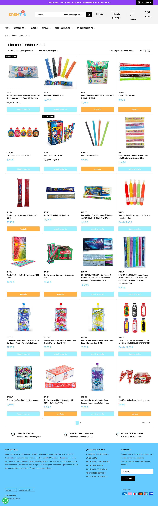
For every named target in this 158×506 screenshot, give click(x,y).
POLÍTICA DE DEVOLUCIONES (98, 462)
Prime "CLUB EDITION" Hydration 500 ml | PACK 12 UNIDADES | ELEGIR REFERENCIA (134, 341)
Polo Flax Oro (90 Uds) (126, 95)
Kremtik (121, 212)
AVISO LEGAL (91, 458)
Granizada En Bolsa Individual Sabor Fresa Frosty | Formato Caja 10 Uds (60, 341)
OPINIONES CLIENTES (85, 28)
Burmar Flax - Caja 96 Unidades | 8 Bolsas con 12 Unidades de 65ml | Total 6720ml (96, 216)
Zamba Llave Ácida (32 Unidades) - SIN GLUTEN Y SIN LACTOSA (58, 401)
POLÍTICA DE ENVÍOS (94, 465)
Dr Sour (10, 397)
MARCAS (45, 28)
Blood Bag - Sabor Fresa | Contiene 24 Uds (134, 400)
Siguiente (143, 423)
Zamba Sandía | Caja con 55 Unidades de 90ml (59, 276)
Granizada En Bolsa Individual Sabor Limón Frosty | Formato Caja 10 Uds (97, 341)
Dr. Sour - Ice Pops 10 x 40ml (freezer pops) (23, 400)
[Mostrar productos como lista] (149, 51)
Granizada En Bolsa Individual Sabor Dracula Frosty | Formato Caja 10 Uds (95, 401)
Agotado (97, 109)
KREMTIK (10, 337)
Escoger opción (135, 229)
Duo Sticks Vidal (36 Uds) (53, 155)
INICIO (7, 28)
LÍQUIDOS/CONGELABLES (20, 36)
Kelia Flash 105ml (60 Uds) (54, 95)
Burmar (10, 152)
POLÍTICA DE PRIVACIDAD (96, 469)
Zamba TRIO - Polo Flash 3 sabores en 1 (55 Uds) (23, 276)
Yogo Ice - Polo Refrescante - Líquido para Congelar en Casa (134, 216)
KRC (119, 397)
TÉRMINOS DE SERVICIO (96, 473)
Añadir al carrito (23, 109)
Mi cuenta (133, 17)
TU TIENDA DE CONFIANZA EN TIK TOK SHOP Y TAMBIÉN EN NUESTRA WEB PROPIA (79, 2)
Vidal (46, 152)
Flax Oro (121, 92)
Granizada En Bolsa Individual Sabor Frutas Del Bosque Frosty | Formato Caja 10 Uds (23, 341)
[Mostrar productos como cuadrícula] (145, 51)
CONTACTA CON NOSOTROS (97, 454)
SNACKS (34, 28)
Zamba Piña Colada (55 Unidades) (56, 215)
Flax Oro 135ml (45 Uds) (90, 155)
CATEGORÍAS (19, 28)
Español (8, 490)
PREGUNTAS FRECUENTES (97, 476)
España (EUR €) (24, 490)
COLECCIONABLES (62, 28)
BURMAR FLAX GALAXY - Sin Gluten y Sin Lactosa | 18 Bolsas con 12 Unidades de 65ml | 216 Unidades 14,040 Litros (96, 278)
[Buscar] (89, 14)
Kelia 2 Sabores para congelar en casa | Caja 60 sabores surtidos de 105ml (133, 156)
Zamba (9, 212)
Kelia (9, 92)
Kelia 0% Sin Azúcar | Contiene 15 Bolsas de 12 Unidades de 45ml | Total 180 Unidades (23, 96)
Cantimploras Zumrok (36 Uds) (18, 155)
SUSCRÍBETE (146, 2)
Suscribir (128, 478)
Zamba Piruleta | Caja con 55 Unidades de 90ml (22, 216)
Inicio (7, 36)
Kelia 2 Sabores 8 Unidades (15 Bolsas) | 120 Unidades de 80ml (97, 96)
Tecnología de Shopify (12, 499)
